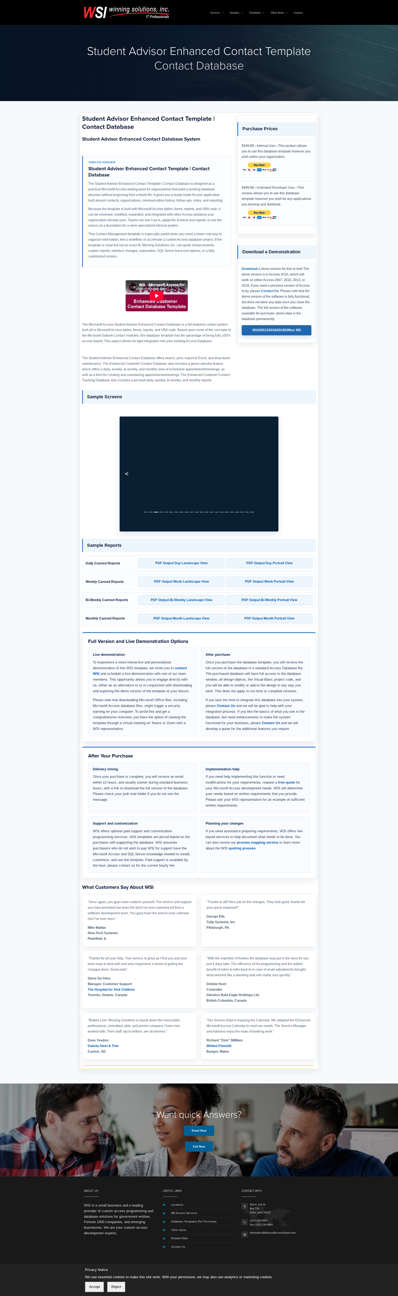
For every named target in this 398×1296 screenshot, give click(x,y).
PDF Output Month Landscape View (181, 590)
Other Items (277, 13)
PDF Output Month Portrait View (269, 590)
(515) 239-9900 (258, 1193)
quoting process (242, 821)
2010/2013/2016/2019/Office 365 (276, 330)
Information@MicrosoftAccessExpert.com (273, 1205)
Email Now (199, 1103)
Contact (298, 13)
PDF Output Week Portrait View (269, 554)
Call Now (199, 1118)
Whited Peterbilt (218, 1018)
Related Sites (179, 1211)
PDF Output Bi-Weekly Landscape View (181, 572)
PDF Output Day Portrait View (269, 535)
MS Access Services (184, 1185)
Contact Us (270, 291)
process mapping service (257, 815)
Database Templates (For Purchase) (193, 1194)
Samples (234, 13)
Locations (177, 1177)
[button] (127, 460)
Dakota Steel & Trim (103, 1018)
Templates (255, 13)
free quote (286, 754)
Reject (116, 1287)
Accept (94, 1287)
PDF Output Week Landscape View (181, 554)
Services (215, 13)
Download (250, 269)
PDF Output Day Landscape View (181, 535)
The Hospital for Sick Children (111, 962)
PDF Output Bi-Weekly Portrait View (269, 572)
